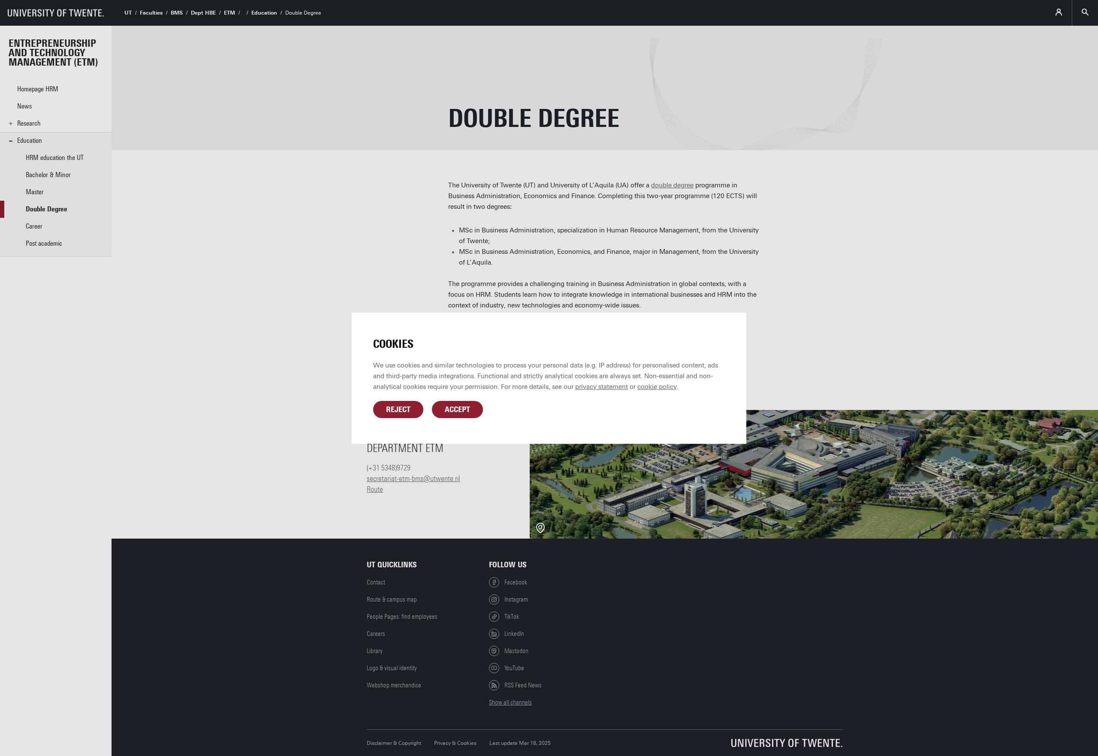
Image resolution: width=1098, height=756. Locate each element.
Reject (398, 409)
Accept (457, 409)
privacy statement (601, 387)
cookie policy (657, 387)
